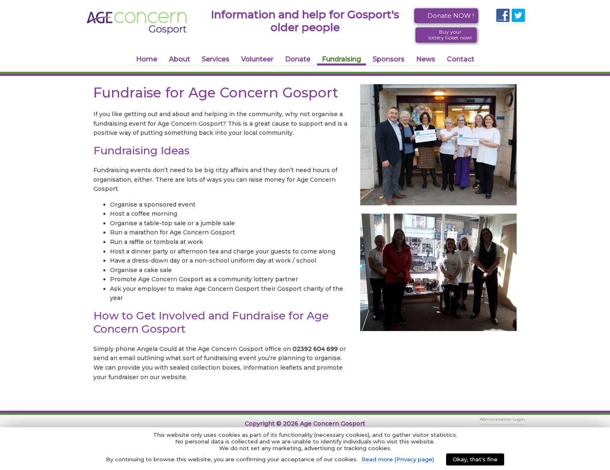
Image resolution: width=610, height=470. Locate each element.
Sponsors (389, 59)
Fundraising (341, 59)
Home (146, 59)
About (179, 59)
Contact (460, 59)
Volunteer (257, 59)
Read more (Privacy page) (397, 459)
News (425, 59)
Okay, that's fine (475, 459)
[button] (446, 15)
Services (215, 59)
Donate (297, 59)
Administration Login (502, 419)
